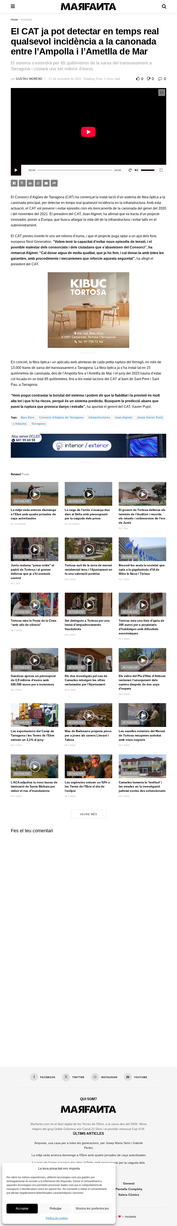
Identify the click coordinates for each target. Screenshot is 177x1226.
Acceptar (22, 1208)
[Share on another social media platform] (54, 183)
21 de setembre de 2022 (65, 78)
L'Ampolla (20, 423)
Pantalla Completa (128, 1189)
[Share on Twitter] (22, 183)
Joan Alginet (123, 417)
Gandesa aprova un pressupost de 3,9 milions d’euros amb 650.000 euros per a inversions (33, 680)
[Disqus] (88, 890)
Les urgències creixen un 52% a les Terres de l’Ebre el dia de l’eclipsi (87, 786)
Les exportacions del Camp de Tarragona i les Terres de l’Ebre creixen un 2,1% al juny (32, 735)
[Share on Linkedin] (30, 183)
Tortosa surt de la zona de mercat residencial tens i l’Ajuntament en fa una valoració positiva (88, 569)
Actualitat (26, 19)
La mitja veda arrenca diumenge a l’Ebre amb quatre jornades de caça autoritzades (33, 514)
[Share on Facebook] (14, 183)
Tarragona (39, 423)
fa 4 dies (70, 690)
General (128, 1183)
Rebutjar (56, 1208)
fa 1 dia (123, 528)
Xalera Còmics (128, 1194)
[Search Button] (164, 6)
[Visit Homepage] (88, 6)
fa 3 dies (70, 635)
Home (14, 19)
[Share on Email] (46, 183)
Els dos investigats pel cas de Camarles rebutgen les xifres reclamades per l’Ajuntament (86, 680)
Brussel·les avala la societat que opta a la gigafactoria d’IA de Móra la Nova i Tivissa (142, 569)
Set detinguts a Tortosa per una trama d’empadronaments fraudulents (87, 625)
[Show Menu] (13, 6)
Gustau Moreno (29, 78)
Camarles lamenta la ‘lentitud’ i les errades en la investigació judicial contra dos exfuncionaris (142, 786)
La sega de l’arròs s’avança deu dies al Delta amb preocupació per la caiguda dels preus (87, 514)
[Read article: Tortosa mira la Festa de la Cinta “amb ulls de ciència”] (34, 604)
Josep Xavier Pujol (150, 417)
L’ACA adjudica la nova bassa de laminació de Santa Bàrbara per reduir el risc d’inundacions (34, 786)
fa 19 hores (18, 524)
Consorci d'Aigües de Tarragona (61, 417)
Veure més (88, 814)
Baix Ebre (27, 417)
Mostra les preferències (92, 1208)
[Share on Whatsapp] (38, 183)
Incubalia (130, 1216)
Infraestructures (99, 417)
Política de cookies (57, 1218)
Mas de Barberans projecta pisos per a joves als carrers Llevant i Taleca (88, 735)
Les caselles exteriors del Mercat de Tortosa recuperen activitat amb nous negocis (142, 735)
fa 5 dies (124, 745)
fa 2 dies (70, 579)
